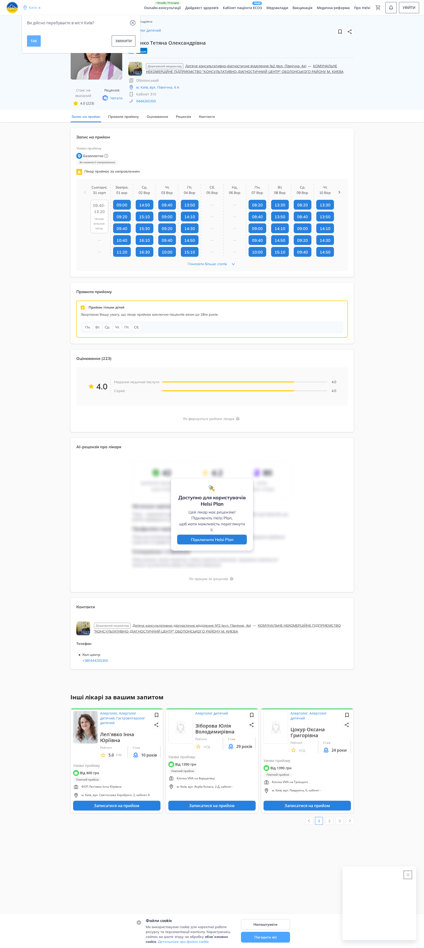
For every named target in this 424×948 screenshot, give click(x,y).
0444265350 (146, 101)
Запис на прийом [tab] (85, 116)
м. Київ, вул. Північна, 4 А (157, 87)
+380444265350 (95, 660)
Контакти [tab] (207, 116)
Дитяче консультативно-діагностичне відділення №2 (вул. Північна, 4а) (245, 66)
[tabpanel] (212, 401)
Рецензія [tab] (183, 116)
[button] (350, 32)
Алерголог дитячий (144, 30)
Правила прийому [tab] (123, 116)
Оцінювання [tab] (157, 116)
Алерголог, (109, 713)
